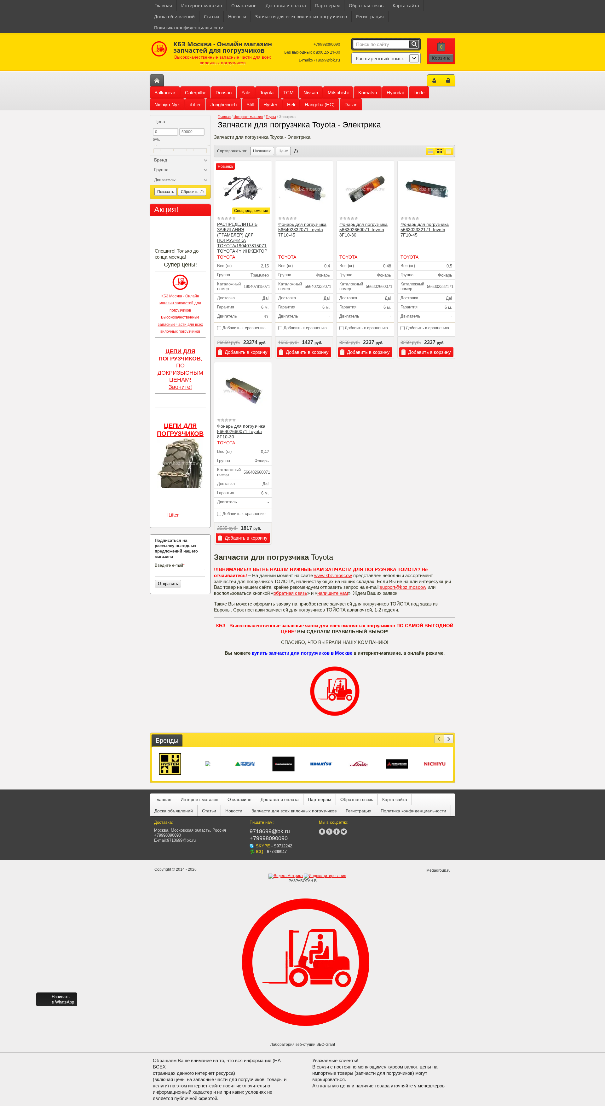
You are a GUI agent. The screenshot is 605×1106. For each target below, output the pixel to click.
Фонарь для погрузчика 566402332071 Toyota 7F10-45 (302, 229)
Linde (418, 92)
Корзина (441, 58)
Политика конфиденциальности (188, 28)
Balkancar (164, 92)
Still (250, 104)
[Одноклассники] (329, 831)
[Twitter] (344, 831)
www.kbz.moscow (333, 575)
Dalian (350, 104)
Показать (165, 192)
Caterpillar (195, 92)
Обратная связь (366, 6)
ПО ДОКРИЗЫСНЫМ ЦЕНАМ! (180, 372)
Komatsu (367, 92)
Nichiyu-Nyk (167, 104)
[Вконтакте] (322, 831)
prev (439, 738)
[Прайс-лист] (448, 151)
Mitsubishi (338, 92)
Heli (291, 104)
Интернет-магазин (201, 6)
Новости (237, 17)
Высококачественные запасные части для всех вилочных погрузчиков (180, 324)
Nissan (310, 92)
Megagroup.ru (438, 870)
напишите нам (332, 593)
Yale (245, 92)
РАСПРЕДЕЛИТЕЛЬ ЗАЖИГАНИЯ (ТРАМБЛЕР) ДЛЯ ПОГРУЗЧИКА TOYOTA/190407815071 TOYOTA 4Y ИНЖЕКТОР (242, 238)
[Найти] (413, 44)
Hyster (270, 104)
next (448, 738)
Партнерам (327, 6)
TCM (288, 92)
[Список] (430, 151)
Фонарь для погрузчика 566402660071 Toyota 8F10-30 (241, 431)
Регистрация (370, 17)
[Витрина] (439, 151)
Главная (163, 6)
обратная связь (290, 593)
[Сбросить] (296, 151)
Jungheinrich (223, 104)
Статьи (211, 17)
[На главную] (157, 80)
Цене (283, 151)
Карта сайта (406, 6)
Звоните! (180, 387)
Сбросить (189, 192)
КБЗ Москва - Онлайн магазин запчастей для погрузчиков (180, 303)
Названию (262, 151)
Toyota (267, 92)
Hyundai (395, 92)
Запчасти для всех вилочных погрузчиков (301, 17)
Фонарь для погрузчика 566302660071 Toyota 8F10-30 (363, 229)
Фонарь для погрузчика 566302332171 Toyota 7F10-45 (424, 229)
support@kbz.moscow (403, 587)
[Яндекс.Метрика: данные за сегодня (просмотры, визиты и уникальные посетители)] (285, 876)
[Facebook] (336, 831)
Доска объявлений (174, 17)
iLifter (195, 104)
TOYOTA (226, 257)
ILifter (173, 515)
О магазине (243, 6)
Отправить (168, 583)
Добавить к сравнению (243, 327)
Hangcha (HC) (320, 104)
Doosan (224, 92)
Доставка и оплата (286, 6)
